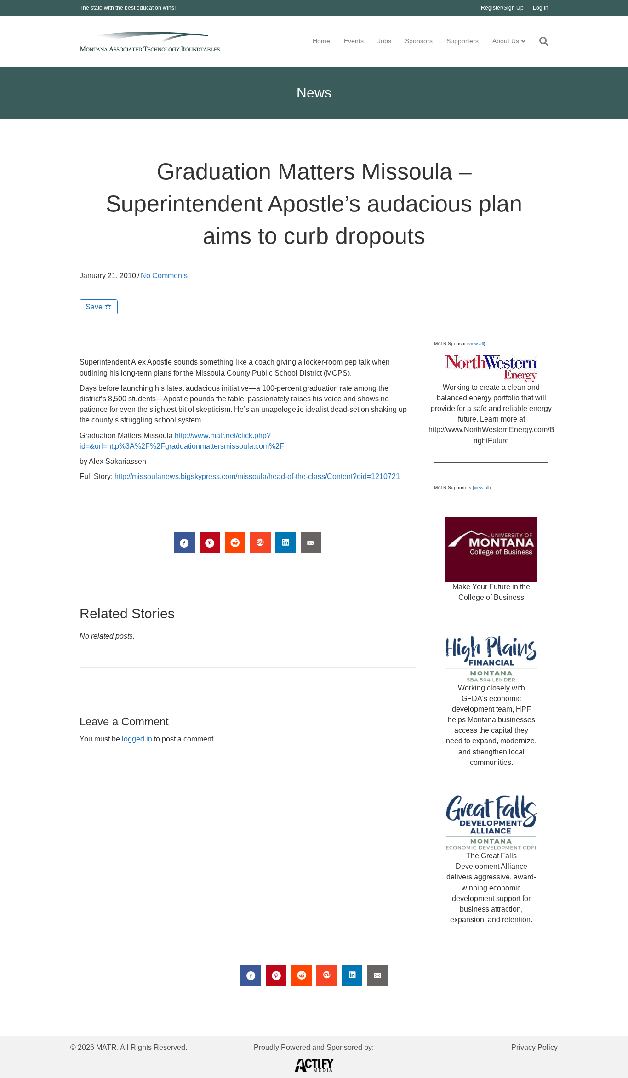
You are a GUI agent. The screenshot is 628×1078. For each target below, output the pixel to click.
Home (321, 41)
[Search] (540, 41)
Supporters (462, 41)
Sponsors (419, 41)
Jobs (384, 41)
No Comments (164, 275)
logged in (137, 739)
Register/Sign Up (502, 8)
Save (95, 307)
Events (354, 41)
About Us (505, 41)
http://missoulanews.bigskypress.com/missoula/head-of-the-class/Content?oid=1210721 (257, 476)
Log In (540, 8)
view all (476, 343)
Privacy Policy (534, 1047)
